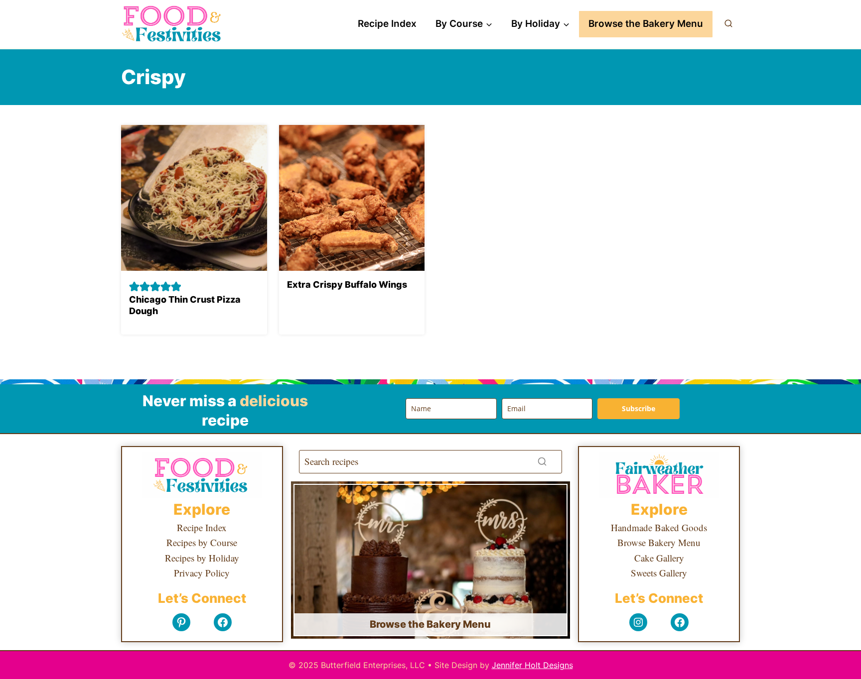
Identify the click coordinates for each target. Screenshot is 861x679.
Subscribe (638, 408)
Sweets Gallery (659, 572)
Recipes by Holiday (202, 558)
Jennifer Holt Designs (532, 665)
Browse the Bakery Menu (645, 23)
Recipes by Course (201, 542)
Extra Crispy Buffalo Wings (347, 284)
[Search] (542, 461)
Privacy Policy (202, 572)
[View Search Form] (728, 24)
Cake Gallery (659, 558)
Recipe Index (387, 23)
